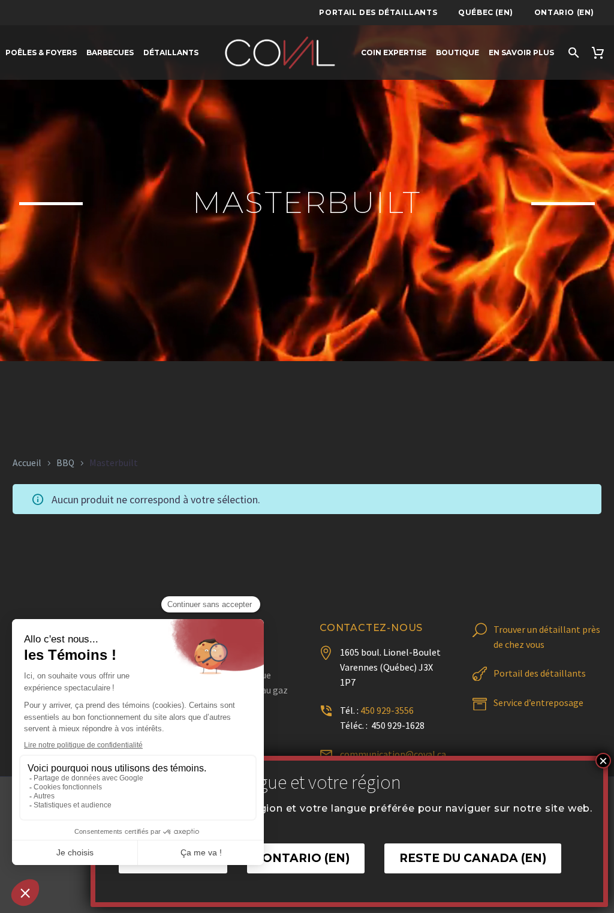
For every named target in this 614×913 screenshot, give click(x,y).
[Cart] (599, 52)
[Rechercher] (572, 52)
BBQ (65, 462)
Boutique (457, 52)
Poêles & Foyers (41, 52)
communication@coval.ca (393, 754)
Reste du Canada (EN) (472, 858)
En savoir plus (521, 52)
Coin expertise (393, 52)
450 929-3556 (387, 710)
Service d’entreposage (538, 702)
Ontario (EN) (564, 12)
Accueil (27, 462)
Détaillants (170, 52)
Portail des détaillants (378, 12)
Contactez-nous (371, 627)
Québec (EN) (485, 12)
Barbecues (110, 52)
